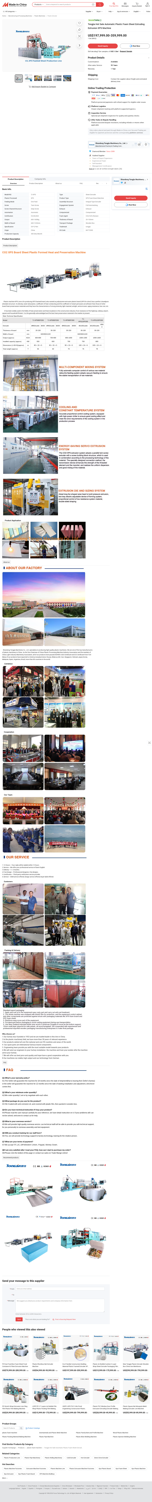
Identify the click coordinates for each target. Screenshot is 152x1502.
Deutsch (72, 1488)
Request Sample (126, 51)
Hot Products (21, 1486)
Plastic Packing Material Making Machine (16, 1437)
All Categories (10, 11)
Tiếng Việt (127, 1488)
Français (47, 1488)
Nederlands (80, 1488)
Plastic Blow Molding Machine (86, 1437)
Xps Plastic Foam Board (26, 1474)
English (24, 1488)
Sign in (147, 6)
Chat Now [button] (136, 46)
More (4, 1478)
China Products (32, 1486)
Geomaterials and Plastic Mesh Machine (53, 1433)
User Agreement (88, 1493)
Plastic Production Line (12, 1458)
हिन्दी (106, 1488)
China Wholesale (67, 1486)
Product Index (114, 1486)
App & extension (122, 11)
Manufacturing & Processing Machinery (20, 16)
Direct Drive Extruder (101, 1458)
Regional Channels (102, 1486)
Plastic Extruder (52, 16)
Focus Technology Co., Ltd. (61, 1493)
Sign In (91, 169)
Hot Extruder (85, 1458)
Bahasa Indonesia (137, 1488)
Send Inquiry (103, 46)
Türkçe (119, 1488)
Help (110, 11)
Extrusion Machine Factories (36, 1468)
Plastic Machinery (39, 16)
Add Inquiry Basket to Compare (44, 86)
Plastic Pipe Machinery (32, 1458)
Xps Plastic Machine (138, 1468)
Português (39, 1488)
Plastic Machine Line (58, 1468)
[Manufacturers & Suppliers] (14, 4)
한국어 (94, 1488)
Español (31, 1488)
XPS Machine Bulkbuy (47, 1474)
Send (19, 1319)
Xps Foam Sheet (121, 1468)
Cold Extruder (71, 1458)
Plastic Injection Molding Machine (124, 1437)
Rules (148, 11)
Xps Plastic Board (105, 1468)
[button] (102, 183)
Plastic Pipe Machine (46, 1437)
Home (4, 16)
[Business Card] (147, 188)
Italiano (65, 1488)
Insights (132, 1486)
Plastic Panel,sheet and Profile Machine (89, 1433)
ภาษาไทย (112, 1488)
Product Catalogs (33, 1428)
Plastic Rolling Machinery (53, 1458)
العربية (88, 1488)
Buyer (99, 11)
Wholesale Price (79, 1486)
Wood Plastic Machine (120, 1433)
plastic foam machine (9, 1433)
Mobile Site (124, 1486)
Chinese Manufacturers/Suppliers (50, 1486)
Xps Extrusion (9, 1474)
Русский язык (56, 1488)
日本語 (100, 1488)
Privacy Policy (109, 1493)
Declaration (99, 1493)
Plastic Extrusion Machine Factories (81, 1468)
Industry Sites (90, 1486)
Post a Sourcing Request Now (64, 1319)
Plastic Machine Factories (13, 1468)
